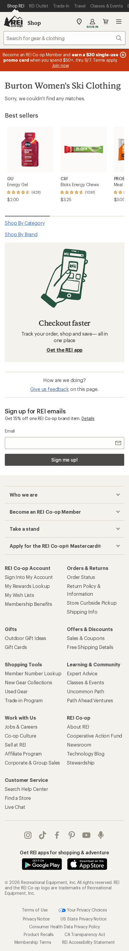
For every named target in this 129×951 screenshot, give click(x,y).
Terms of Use (35, 909)
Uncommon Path (85, 691)
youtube (87, 835)
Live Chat (15, 807)
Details (88, 418)
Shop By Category (24, 223)
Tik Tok (43, 835)
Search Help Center (26, 789)
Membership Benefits (28, 604)
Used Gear (16, 691)
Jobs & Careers (21, 726)
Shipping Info (82, 612)
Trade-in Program (23, 700)
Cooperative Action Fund (94, 735)
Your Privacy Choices (86, 909)
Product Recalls (39, 934)
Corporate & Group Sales (32, 762)
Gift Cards (16, 647)
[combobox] (64, 38)
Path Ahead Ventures (90, 700)
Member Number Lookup (33, 673)
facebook (57, 835)
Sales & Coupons (86, 638)
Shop (34, 22)
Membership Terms (32, 942)
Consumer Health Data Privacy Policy (64, 926)
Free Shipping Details (90, 647)
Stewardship (80, 762)
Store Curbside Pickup (92, 603)
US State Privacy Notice (83, 918)
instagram (28, 835)
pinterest (72, 835)
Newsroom (79, 744)
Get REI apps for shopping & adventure (64, 852)
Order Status (81, 577)
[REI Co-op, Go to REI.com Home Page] (13, 22)
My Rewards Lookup (27, 586)
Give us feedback (49, 389)
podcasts (101, 835)
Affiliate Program (23, 753)
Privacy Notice (36, 918)
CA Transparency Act (84, 934)
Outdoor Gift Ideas (25, 638)
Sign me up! (64, 459)
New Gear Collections (28, 682)
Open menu (119, 22)
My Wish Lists (19, 595)
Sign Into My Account (29, 577)
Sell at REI (15, 744)
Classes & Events (85, 682)
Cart (106, 22)
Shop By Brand (21, 234)
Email (10, 430)
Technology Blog (85, 753)
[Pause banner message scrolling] (122, 54)
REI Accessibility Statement (88, 942)
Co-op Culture (20, 735)
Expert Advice (82, 673)
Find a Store (18, 798)
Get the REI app (64, 350)
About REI (78, 726)
